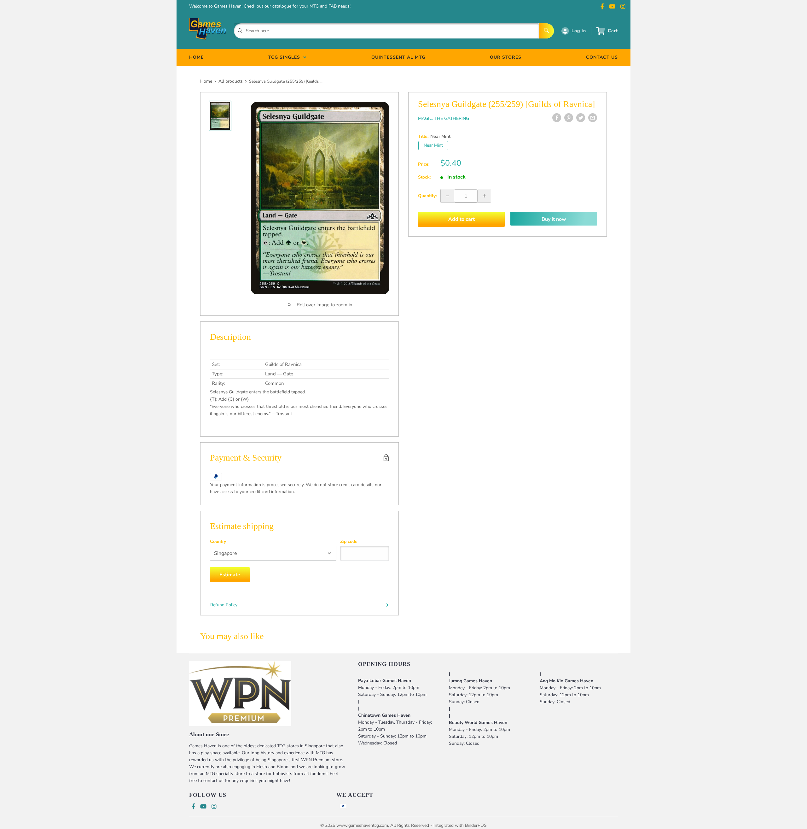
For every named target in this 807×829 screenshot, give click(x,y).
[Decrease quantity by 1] (447, 196)
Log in (579, 31)
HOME (196, 57)
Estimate (229, 574)
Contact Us (602, 57)
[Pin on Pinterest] (568, 117)
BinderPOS (476, 825)
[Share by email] (592, 117)
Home (206, 81)
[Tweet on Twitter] (580, 117)
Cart (613, 31)
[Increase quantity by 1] (484, 196)
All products (230, 81)
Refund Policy (223, 605)
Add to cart (461, 219)
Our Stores (505, 57)
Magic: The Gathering (443, 118)
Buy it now (554, 219)
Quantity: (427, 196)
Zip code (348, 541)
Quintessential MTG (398, 57)
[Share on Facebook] (556, 117)
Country (218, 541)
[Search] (546, 30)
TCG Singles (285, 57)
